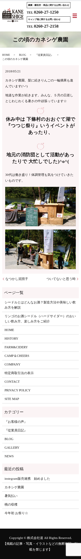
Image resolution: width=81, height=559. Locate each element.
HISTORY (11, 338)
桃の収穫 (11, 504)
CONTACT (12, 381)
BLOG (22, 54)
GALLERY (12, 447)
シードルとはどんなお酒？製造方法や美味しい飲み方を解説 (40, 305)
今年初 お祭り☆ (16, 513)
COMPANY (13, 364)
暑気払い (11, 496)
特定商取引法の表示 (19, 373)
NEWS (9, 456)
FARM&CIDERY (16, 347)
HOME (6, 54)
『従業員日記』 (44, 54)
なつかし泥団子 (16, 279)
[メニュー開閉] (75, 16)
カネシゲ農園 (14, 487)
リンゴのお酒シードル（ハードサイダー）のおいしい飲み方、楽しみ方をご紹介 (40, 318)
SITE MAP (12, 399)
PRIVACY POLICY (18, 390)
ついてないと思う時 (61, 279)
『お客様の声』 (16, 421)
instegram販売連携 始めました (27, 478)
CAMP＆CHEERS (17, 356)
